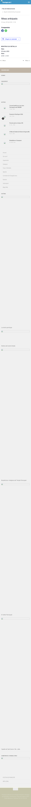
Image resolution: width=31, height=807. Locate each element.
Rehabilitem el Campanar (15, 140)
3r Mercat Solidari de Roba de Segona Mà (19, 131)
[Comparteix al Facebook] (2, 30)
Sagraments (6, 160)
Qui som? (5, 156)
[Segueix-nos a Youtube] (29, 70)
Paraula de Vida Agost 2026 (16, 114)
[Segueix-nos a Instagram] (23, 70)
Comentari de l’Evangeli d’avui (10, 175)
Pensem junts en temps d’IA (16, 123)
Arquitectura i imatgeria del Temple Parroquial (13, 480)
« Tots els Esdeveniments (8, 8)
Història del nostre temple (8, 346)
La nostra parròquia (6, 327)
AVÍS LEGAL (6, 781)
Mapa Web (5, 187)
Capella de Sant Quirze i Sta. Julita (10, 749)
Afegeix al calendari (11, 39)
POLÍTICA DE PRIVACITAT (9, 777)
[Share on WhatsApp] (6, 30)
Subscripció (6, 183)
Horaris (4, 152)
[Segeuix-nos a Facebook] (26, 70)
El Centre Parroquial (6, 615)
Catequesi (5, 164)
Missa (4, 60)
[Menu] (29, 2)
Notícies (5, 179)
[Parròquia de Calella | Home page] (8, 2)
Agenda (5, 172)
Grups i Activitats (7, 168)
